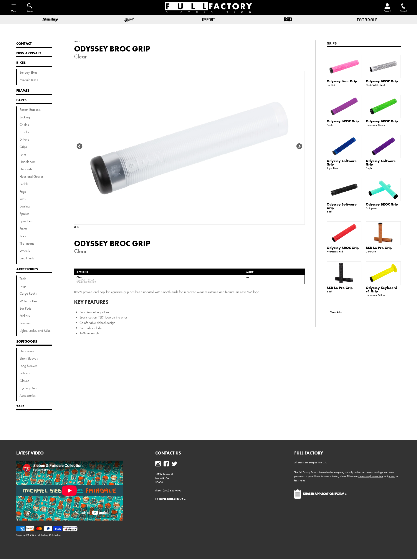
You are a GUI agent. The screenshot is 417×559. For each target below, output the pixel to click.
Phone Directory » (170, 499)
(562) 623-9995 (172, 490)
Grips (332, 43)
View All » (335, 312)
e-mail (392, 476)
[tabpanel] (189, 148)
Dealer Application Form (370, 476)
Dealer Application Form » (325, 493)
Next (299, 146)
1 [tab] (75, 227)
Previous (79, 146)
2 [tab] (78, 227)
